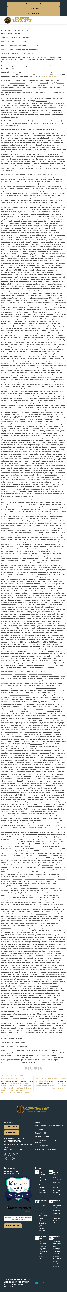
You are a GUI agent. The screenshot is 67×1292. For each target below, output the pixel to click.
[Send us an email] (5, 1158)
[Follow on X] (17, 1154)
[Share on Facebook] (28, 1068)
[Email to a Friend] (35, 1068)
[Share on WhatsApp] (25, 1068)
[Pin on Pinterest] (38, 1068)
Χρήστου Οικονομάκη (49, 76)
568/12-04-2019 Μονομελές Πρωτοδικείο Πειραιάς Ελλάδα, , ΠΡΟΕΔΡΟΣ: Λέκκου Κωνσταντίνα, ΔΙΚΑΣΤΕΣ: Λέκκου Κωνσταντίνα (50, 1083)
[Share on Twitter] (31, 1068)
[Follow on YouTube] (13, 1158)
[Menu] (62, 20)
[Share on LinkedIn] (41, 1068)
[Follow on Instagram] (9, 1154)
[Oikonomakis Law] (18, 20)
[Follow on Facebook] (5, 1154)
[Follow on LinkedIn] (9, 1158)
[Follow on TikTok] (13, 1154)
